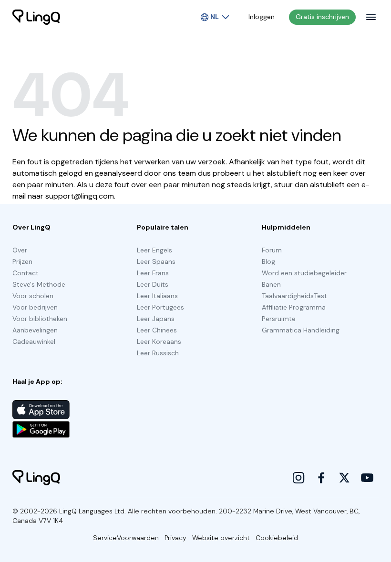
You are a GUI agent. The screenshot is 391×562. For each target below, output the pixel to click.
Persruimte (279, 318)
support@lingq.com (79, 196)
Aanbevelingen (35, 330)
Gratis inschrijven (322, 16)
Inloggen (261, 16)
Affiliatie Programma (294, 307)
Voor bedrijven (35, 307)
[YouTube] (367, 477)
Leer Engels (154, 250)
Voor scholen (32, 295)
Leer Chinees (157, 330)
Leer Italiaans (157, 295)
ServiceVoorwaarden (126, 537)
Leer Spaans (156, 261)
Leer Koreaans (159, 341)
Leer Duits (152, 284)
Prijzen (22, 261)
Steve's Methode (38, 284)
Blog (268, 261)
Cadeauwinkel (33, 341)
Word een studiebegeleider (304, 273)
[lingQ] (36, 17)
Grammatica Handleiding (301, 330)
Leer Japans (156, 318)
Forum (272, 250)
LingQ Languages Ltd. (92, 511)
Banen (271, 284)
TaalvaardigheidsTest (294, 295)
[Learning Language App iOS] (41, 409)
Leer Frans (153, 273)
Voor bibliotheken (39, 318)
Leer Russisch (158, 353)
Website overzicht (221, 537)
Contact (25, 273)
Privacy (175, 537)
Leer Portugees (160, 307)
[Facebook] (321, 477)
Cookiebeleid (277, 537)
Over (19, 250)
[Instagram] (298, 477)
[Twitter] (344, 477)
